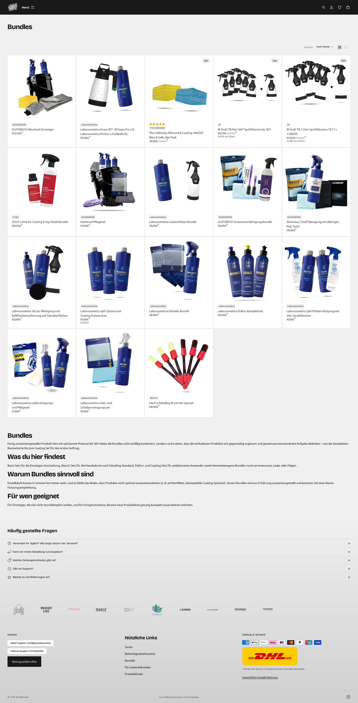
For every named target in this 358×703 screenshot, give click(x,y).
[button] (325, 47)
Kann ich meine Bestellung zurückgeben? (38, 551)
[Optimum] (73, 609)
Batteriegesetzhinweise (140, 653)
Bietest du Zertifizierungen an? (31, 577)
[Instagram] (348, 697)
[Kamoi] (129, 609)
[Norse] (45, 609)
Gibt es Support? (23, 568)
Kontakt (130, 660)
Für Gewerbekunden (138, 667)
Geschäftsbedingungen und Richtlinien (179, 697)
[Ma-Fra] (267, 609)
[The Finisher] (212, 609)
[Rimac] (184, 609)
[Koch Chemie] (295, 609)
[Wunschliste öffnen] (340, 7)
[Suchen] (323, 7)
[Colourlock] (240, 609)
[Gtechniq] (18, 609)
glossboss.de (22, 696)
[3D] (323, 609)
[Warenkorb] (348, 7)
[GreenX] (101, 609)
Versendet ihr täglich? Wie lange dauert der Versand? (45, 543)
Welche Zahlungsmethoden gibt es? (34, 560)
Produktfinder (134, 674)
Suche (129, 647)
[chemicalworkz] (156, 609)
